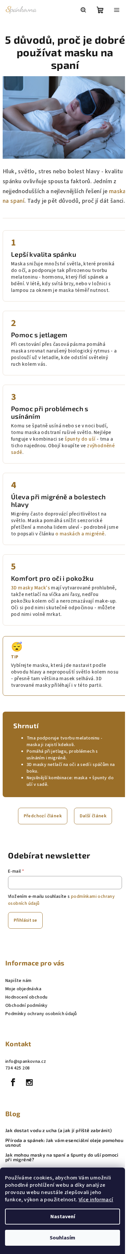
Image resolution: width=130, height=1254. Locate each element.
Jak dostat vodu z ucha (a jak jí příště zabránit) (58, 1130)
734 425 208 (17, 1068)
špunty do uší (80, 439)
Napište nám (18, 980)
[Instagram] (29, 1082)
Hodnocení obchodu (26, 997)
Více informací (96, 1199)
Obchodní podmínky (26, 1005)
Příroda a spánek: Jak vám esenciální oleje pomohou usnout (64, 1142)
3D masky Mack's (30, 587)
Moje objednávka (23, 989)
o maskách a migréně (80, 533)
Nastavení (62, 1216)
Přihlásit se (25, 920)
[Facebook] (13, 1082)
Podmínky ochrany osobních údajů (41, 1013)
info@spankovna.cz (25, 1061)
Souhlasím (62, 1237)
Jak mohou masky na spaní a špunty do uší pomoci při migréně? (62, 1157)
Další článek (93, 816)
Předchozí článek (43, 816)
